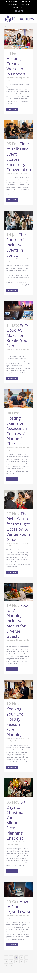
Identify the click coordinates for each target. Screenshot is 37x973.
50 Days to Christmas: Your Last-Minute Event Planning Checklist (16, 820)
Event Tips (26, 78)
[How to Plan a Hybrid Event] (18, 889)
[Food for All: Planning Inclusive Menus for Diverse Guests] (18, 592)
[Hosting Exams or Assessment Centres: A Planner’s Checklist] (18, 398)
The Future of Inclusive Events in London (16, 245)
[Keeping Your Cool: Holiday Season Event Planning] (18, 689)
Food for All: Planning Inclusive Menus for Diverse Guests (18, 621)
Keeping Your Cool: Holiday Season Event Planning (16, 721)
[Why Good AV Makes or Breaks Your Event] (18, 310)
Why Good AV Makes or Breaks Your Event (17, 335)
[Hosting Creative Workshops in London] (18, 39)
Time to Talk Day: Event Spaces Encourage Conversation (18, 156)
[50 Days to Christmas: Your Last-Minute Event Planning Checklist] (18, 787)
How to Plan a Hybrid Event (18, 907)
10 (6, 965)
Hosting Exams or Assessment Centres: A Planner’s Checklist (17, 430)
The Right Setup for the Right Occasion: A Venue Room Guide (18, 526)
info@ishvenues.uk (18, 7)
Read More (12, 109)
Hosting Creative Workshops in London (17, 66)
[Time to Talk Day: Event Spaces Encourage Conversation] (18, 129)
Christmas (26, 738)
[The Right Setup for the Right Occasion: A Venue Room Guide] (18, 499)
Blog (20, 78)
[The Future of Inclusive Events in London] (18, 220)
